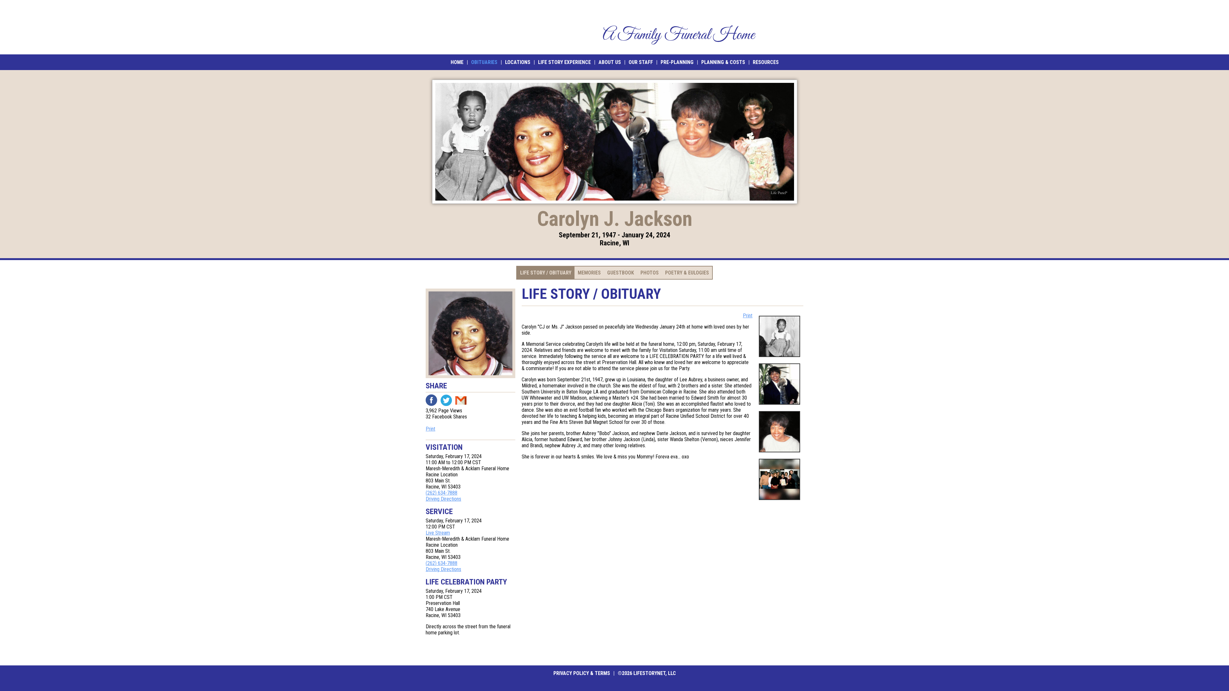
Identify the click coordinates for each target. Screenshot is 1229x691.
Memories (589, 273)
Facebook (431, 400)
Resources (766, 62)
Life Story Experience (564, 62)
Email (461, 400)
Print (430, 429)
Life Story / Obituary (545, 273)
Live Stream (438, 533)
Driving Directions (443, 499)
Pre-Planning (677, 62)
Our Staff (641, 62)
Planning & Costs (723, 62)
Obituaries (484, 62)
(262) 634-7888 (441, 493)
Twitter (446, 400)
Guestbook (620, 273)
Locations (517, 62)
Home (457, 62)
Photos (649, 273)
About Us (609, 62)
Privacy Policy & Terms (581, 673)
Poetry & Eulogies (687, 273)
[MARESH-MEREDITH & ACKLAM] (473, 27)
